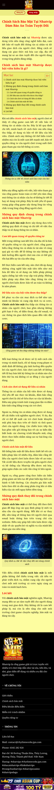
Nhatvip (35, 37)
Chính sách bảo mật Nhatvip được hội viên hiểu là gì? (26, 81)
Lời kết (9, 111)
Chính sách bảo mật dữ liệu (21, 102)
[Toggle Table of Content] (46, 75)
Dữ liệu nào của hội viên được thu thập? (26, 95)
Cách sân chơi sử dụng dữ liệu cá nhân (26, 99)
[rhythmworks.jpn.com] (28, 5)
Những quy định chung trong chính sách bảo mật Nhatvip (27, 88)
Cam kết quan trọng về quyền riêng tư (26, 92)
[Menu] (3, 4)
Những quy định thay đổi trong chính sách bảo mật (26, 106)
